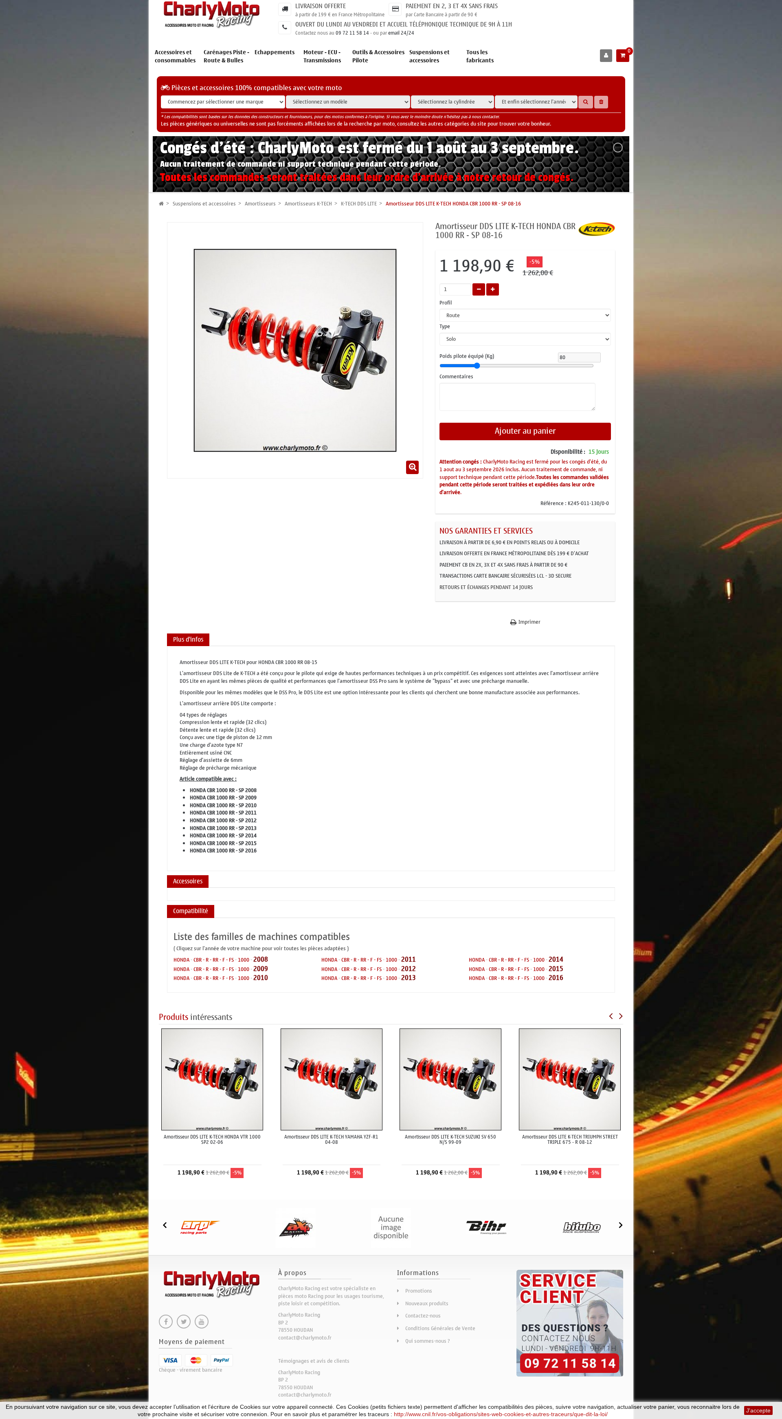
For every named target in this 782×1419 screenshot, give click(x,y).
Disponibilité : (568, 452)
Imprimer (529, 622)
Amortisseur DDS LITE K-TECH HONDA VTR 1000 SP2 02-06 (212, 1139)
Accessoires (187, 881)
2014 (556, 959)
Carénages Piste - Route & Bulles (226, 56)
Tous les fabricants (480, 56)
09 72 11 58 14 (352, 33)
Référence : (553, 504)
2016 (556, 977)
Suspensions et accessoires (429, 56)
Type (445, 327)
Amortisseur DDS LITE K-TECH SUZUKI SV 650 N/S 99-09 (450, 1139)
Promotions (418, 1290)
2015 (556, 968)
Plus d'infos (188, 639)
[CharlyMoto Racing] (212, 15)
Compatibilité (190, 911)
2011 (408, 959)
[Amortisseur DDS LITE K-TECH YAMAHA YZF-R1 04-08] (331, 1079)
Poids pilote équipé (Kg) (466, 356)
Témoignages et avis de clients (313, 1361)
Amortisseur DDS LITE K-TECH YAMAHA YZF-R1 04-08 (331, 1139)
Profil (446, 303)
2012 (408, 968)
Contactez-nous (423, 1315)
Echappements (274, 52)
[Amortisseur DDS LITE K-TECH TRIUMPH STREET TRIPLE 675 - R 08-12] (570, 1079)
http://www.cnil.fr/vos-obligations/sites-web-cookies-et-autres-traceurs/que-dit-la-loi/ (501, 1414)
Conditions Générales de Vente (440, 1328)
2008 (260, 959)
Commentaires (456, 377)
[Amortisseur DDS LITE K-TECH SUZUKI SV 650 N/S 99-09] (450, 1079)
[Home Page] (161, 203)
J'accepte (758, 1410)
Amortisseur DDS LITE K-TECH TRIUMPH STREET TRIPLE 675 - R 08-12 (570, 1139)
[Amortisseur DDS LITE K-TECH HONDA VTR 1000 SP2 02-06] (212, 1079)
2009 (260, 968)
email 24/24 (401, 33)
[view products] (200, 1227)
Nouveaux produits (426, 1303)
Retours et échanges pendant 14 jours (486, 587)
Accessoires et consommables (175, 56)
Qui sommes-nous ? (427, 1341)
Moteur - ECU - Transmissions (322, 56)
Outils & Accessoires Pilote (378, 56)
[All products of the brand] (596, 228)
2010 (260, 977)
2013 (408, 977)
